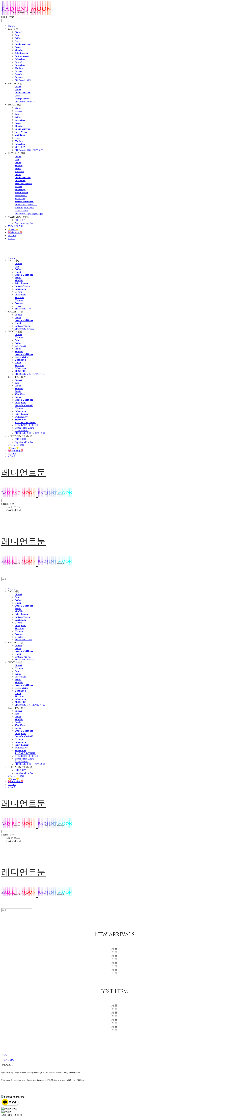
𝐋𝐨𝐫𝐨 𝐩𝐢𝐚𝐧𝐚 (20, 65)
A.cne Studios (21, 210)
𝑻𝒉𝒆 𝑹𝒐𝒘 (19, 68)
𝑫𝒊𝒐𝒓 (17, 34)
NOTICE (12, 235)
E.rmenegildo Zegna (24, 207)
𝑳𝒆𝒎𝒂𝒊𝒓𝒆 (18, 74)
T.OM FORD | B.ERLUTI (26, 204)
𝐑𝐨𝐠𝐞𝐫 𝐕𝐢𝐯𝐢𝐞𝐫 (21, 131)
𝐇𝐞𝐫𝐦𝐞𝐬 (18, 71)
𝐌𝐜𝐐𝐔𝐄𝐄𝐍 (20, 146)
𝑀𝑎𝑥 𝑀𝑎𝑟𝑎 (19, 171)
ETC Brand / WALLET (25, 101)
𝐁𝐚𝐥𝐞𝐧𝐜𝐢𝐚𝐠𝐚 (20, 59)
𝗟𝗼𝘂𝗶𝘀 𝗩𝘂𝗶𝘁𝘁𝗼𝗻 (23, 44)
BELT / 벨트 (20, 219)
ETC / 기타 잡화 (15, 226)
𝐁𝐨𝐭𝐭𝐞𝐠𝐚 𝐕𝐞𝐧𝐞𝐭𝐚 (22, 56)
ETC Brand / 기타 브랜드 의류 (29, 213)
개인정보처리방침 (7, 1060)
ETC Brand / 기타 (23, 80)
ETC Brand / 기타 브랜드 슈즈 (29, 149)
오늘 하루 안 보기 (11, 1114)
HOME (11, 25)
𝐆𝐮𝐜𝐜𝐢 (17, 41)
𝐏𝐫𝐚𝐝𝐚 (18, 47)
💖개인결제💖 (15, 232)
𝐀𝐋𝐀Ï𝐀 (11, 238)
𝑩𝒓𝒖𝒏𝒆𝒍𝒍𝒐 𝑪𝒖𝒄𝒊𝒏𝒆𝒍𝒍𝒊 (23, 183)
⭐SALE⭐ (13, 229)
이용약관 (4, 1055)
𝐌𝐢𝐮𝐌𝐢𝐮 (18, 50)
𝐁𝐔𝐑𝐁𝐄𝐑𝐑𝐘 (21, 195)
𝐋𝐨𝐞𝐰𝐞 (18, 174)
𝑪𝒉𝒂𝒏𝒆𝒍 (18, 31)
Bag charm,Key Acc (24, 223)
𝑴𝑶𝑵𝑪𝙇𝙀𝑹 (20, 198)
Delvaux (19, 77)
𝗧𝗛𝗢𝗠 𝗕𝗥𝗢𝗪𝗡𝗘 (24, 201)
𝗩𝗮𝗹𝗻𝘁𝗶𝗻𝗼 (20, 134)
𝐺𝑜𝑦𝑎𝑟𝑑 (18, 62)
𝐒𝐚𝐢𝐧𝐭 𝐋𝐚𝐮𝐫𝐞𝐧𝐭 (21, 53)
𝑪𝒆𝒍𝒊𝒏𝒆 (18, 37)
